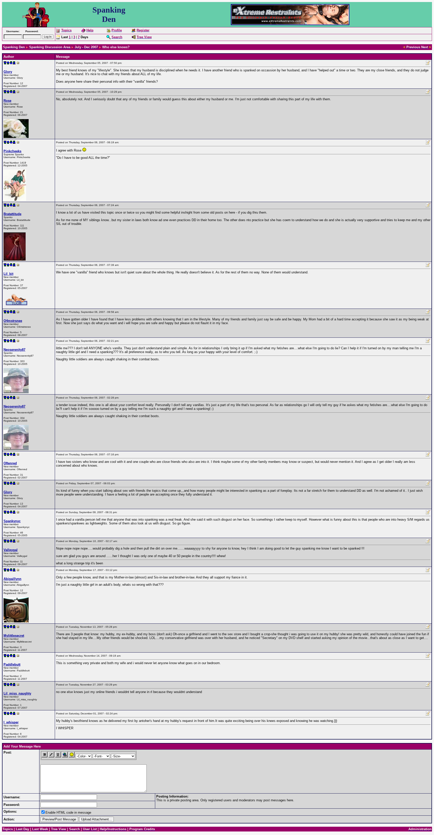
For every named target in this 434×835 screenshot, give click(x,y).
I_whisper (11, 722)
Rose (7, 101)
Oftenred (10, 463)
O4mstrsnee (13, 321)
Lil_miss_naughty (17, 693)
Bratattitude (12, 214)
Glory (8, 72)
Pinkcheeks (12, 151)
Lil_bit (8, 274)
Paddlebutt (12, 664)
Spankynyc (12, 521)
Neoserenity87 (14, 350)
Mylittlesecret (14, 635)
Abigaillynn (12, 579)
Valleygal (11, 550)
